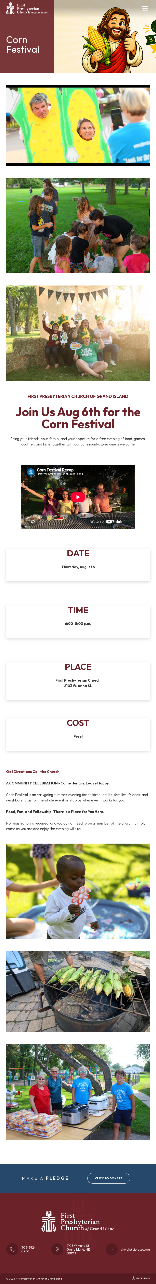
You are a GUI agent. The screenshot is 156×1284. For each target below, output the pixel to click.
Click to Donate (108, 1178)
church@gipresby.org (135, 1249)
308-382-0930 (28, 1249)
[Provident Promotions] (141, 1279)
